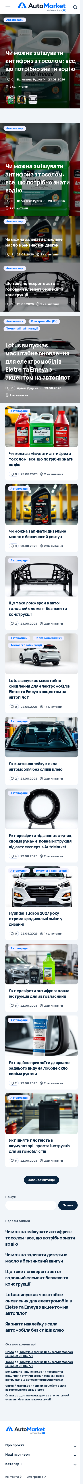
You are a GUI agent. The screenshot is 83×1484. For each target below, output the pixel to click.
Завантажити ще (41, 1180)
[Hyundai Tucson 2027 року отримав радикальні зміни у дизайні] (41, 886)
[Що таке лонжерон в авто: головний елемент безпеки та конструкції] (41, 287)
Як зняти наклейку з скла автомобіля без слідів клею (34, 1327)
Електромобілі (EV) (44, 321)
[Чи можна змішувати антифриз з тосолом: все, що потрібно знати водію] (41, 169)
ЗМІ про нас (35, 1476)
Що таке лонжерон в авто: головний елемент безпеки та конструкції (36, 1277)
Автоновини (14, 321)
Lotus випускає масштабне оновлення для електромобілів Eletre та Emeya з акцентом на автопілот (38, 1304)
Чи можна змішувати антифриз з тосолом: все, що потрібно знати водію (40, 1238)
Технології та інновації (21, 328)
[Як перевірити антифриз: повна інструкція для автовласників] (41, 964)
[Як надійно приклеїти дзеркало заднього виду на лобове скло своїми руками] (41, 1035)
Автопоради (14, 20)
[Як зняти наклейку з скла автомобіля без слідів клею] (41, 737)
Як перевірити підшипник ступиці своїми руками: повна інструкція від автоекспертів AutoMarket (34, 1375)
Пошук (10, 1197)
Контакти (12, 1476)
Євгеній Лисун (15, 1385)
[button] (8, 7)
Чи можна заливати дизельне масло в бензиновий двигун (36, 1258)
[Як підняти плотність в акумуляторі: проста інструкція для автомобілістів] (41, 1113)
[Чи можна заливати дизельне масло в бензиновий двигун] (41, 61)
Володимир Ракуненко (21, 1371)
